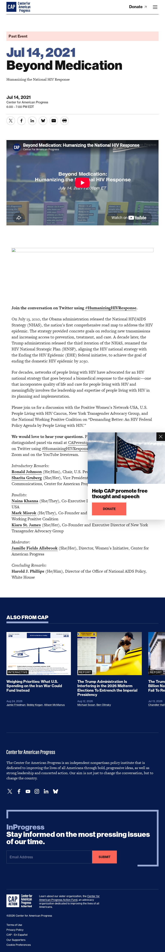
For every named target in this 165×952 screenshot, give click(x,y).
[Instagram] (37, 791)
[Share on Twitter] (10, 120)
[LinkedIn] (46, 791)
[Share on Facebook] (21, 120)
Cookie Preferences (18, 944)
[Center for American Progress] (11, 7)
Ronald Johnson (27, 472)
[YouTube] (27, 791)
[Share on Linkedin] (32, 120)
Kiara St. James (26, 525)
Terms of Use (14, 924)
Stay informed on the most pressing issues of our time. (78, 834)
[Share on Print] (64, 120)
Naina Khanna (25, 501)
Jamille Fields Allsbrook (35, 548)
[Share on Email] (53, 120)
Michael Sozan (86, 704)
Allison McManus (54, 704)
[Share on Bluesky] (43, 120)
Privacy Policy (14, 929)
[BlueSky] (55, 791)
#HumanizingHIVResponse (110, 308)
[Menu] (155, 7)
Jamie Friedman (16, 704)
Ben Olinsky (103, 704)
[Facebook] (18, 791)
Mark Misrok (24, 513)
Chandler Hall (156, 704)
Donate (136, 6)
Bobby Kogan (35, 704)
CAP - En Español (17, 934)
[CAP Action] (20, 901)
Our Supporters (15, 939)
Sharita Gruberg (27, 478)
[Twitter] (9, 791)
